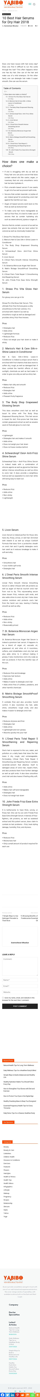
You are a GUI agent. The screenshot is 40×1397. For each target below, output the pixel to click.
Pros (12, 99)
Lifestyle (7, 1190)
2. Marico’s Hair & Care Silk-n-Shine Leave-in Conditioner (19, 102)
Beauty (6, 1147)
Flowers (6, 1170)
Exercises (7, 1163)
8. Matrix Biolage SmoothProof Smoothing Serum (21, 138)
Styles (6, 1210)
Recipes (6, 1200)
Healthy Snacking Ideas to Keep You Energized (20, 1101)
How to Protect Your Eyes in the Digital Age (18, 1096)
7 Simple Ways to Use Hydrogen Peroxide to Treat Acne (10, 918)
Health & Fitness (9, 1177)
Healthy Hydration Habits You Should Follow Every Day (19, 1083)
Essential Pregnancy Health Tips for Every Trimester (18, 1107)
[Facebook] (4, 31)
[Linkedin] (20, 1391)
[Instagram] (15, 1391)
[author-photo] (20, 939)
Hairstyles (7, 1173)
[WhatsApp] (20, 31)
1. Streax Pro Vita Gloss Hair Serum (19, 97)
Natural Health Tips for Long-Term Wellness (19, 1065)
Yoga (5, 1216)
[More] (25, 31)
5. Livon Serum (13, 120)
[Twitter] (9, 31)
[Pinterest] (14, 31)
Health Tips (8, 1180)
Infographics (8, 1187)
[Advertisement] (20, 871)
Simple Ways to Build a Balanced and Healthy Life (19, 1076)
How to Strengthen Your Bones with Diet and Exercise (19, 1090)
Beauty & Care (12, 11)
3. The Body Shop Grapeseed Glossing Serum (20, 108)
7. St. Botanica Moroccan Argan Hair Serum (19, 132)
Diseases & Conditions (12, 1160)
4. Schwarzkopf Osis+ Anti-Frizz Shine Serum (20, 115)
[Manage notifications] (35, 1392)
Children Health (9, 1157)
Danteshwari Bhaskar (11, 26)
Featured (7, 1167)
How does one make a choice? (16, 94)
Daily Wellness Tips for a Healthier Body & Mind (20, 1070)
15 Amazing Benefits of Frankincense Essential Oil (29, 918)
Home (4, 11)
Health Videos (8, 1183)
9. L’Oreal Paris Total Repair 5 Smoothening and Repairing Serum (19, 145)
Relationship (8, 1203)
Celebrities (7, 1153)
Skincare (7, 1206)
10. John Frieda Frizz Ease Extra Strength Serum (22, 151)
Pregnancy (7, 1197)
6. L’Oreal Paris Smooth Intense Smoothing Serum (18, 125)
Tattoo (6, 1213)
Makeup (6, 1193)
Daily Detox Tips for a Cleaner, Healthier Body (19, 1113)
